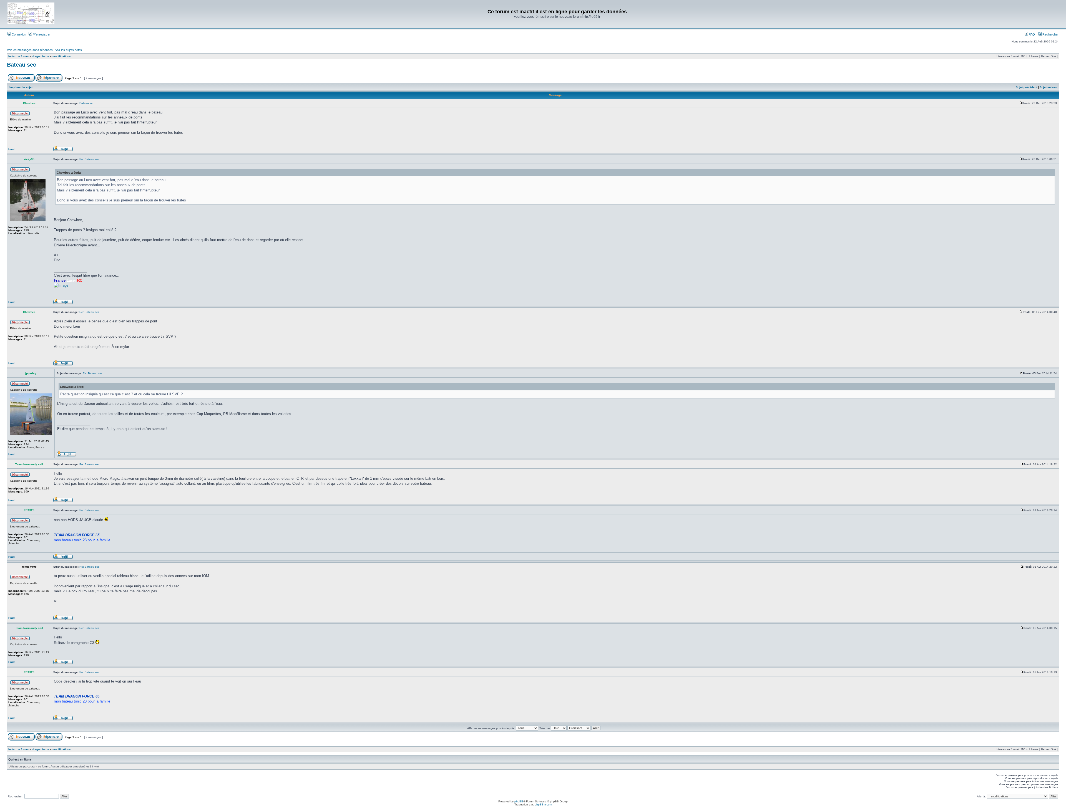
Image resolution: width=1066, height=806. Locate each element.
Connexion (18, 34)
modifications (61, 56)
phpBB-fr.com (543, 804)
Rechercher (1050, 34)
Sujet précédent (1026, 87)
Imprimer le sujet (20, 87)
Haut (11, 149)
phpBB (518, 801)
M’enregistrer (41, 34)
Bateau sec (21, 65)
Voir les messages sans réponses (30, 50)
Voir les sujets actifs (68, 50)
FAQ (1031, 34)
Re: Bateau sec (89, 159)
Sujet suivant (1048, 87)
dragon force (40, 56)
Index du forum (18, 56)
